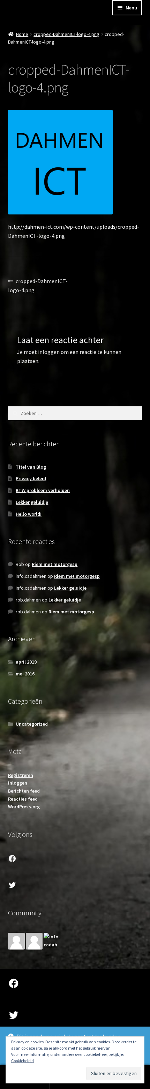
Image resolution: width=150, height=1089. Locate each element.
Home (22, 34)
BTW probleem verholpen (43, 490)
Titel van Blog (31, 467)
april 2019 (26, 662)
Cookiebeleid (22, 1060)
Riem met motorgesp (54, 564)
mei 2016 (25, 674)
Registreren (20, 775)
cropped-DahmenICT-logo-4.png (66, 34)
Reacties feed (23, 799)
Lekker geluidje (32, 502)
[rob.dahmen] (34, 941)
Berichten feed (24, 791)
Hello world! (29, 514)
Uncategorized (32, 724)
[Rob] (16, 941)
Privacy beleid (31, 478)
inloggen (49, 351)
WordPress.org (24, 806)
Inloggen (17, 783)
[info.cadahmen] (52, 941)
